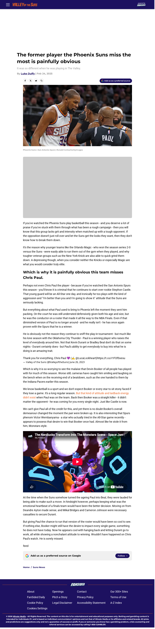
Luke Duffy (28, 73)
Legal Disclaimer (62, 602)
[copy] (41, 81)
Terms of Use (118, 597)
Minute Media (19, 616)
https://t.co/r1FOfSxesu (111, 358)
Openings (58, 591)
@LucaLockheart (86, 358)
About (30, 591)
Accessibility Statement (91, 602)
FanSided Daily (36, 597)
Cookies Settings (37, 608)
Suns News (39, 567)
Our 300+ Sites (119, 591)
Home (26, 567)
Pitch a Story (59, 597)
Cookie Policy (35, 602)
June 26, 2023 (77, 362)
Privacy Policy (85, 597)
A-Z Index (116, 602)
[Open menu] (8, 4)
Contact (82, 591)
